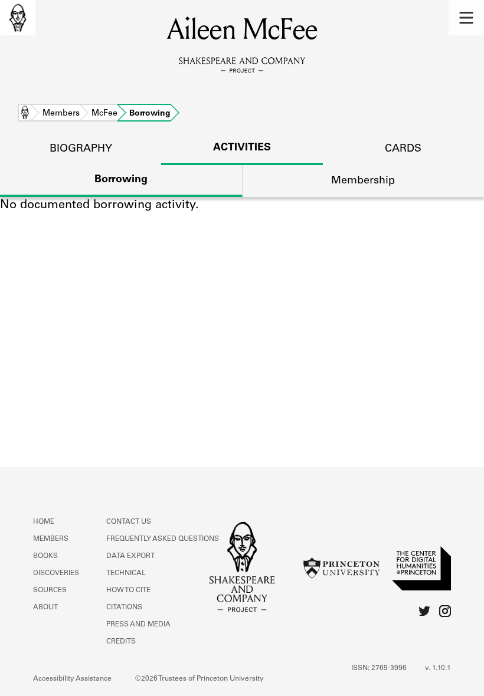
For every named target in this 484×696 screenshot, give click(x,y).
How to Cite (128, 590)
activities (242, 148)
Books (45, 556)
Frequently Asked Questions (162, 539)
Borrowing (121, 180)
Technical (126, 573)
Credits (121, 641)
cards (403, 149)
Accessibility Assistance (72, 678)
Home (25, 114)
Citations (124, 607)
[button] (466, 17)
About (45, 607)
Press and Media (138, 624)
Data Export (130, 556)
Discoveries (56, 573)
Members (61, 114)
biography (81, 149)
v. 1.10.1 (438, 668)
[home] (17, 17)
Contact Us (128, 522)
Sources (50, 590)
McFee (104, 114)
